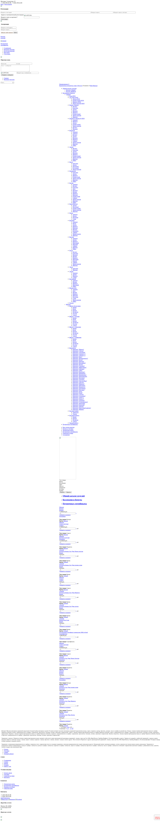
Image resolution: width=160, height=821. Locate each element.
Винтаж (71, 237)
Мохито (75, 229)
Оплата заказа (8, 773)
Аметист (75, 133)
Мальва (75, 192)
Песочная (75, 217)
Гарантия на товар (68, 433)
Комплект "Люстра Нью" (80, 381)
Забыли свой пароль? (7, 32)
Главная (6, 78)
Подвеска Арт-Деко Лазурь (67, 715)
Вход (2, 4)
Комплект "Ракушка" (79, 390)
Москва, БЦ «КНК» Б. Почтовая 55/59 (6, 806)
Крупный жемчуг (74, 415)
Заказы (6, 763)
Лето (74, 189)
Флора (71, 213)
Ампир (71, 147)
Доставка (6, 751)
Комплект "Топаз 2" (78, 399)
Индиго (75, 106)
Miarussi (68, 304)
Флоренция (72, 171)
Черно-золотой (77, 115)
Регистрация (8, 4)
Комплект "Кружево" (79, 378)
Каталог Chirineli (71, 90)
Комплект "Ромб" (78, 393)
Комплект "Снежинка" (79, 396)
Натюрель (75, 231)
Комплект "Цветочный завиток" (82, 408)
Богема (71, 183)
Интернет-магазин (9, 49)
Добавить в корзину (65, 515)
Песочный (76, 166)
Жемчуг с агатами (74, 316)
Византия (72, 130)
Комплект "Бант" (77, 357)
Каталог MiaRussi (71, 91)
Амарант (75, 120)
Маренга (75, 112)
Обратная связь (8, 788)
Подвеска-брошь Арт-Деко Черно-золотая (71, 551)
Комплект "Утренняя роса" (80, 402)
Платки (71, 303)
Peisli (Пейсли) (73, 204)
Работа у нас (7, 766)
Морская (75, 195)
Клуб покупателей (9, 51)
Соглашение (66, 434)
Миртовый (76, 243)
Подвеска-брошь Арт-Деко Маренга (69, 592)
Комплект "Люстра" (78, 382)
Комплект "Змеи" (78, 370)
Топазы (75, 414)
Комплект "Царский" (79, 405)
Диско (71, 267)
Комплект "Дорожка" (79, 366)
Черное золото (77, 234)
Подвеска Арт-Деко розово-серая (68, 687)
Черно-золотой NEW (78, 103)
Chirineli (68, 94)
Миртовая (75, 259)
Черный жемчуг (73, 423)
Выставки (7, 52)
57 (71, 728)
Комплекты (72, 348)
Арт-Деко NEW (73, 97)
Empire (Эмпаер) (74, 105)
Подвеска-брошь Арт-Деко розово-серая (70, 565)
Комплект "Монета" (78, 349)
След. (68, 727)
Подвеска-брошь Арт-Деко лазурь (68, 606)
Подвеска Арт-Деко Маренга (67, 701)
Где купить (7, 54)
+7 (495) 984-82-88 (6, 3)
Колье (74, 309)
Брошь (61, 553)
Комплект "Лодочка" (79, 379)
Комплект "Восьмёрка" (79, 363)
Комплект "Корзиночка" (79, 375)
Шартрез (75, 117)
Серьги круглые (63, 524)
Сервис (6, 752)
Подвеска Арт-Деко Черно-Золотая (69, 658)
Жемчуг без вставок (75, 306)
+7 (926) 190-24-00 (17, 3)
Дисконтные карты (68, 430)
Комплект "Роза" (77, 391)
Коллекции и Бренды (69, 93)
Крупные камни (73, 411)
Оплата (6, 749)
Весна (74, 223)
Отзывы (6, 765)
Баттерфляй (72, 279)
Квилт (71, 162)
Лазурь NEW (76, 99)
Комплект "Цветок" (78, 406)
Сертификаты (63, 634)
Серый (74, 277)
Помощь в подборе (9, 787)
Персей (75, 261)
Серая (74, 219)
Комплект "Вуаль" (78, 364)
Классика (75, 108)
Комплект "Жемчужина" (80, 367)
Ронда (71, 250)
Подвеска (62, 539)
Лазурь (75, 109)
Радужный (76, 168)
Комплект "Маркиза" (79, 384)
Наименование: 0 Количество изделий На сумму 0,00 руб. (70, 84)
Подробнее (62, 516)
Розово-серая (76, 177)
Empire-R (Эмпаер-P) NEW (77, 118)
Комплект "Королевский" (80, 376)
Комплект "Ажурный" (79, 352)
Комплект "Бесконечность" (80, 358)
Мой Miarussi (93, 85)
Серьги (75, 315)
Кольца (75, 310)
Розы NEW (72, 96)
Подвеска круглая (64, 537)
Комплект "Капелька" (79, 372)
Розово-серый (76, 114)
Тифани (75, 141)
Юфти (74, 145)
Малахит (75, 111)
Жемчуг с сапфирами (75, 337)
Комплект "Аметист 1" (79, 354)
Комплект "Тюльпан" (79, 400)
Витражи (71, 220)
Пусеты (75, 313)
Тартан (71, 271)
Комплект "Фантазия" (79, 403)
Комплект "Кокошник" (79, 373)
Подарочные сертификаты (70, 424)
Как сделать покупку (69, 427)
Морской (75, 244)
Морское (75, 270)
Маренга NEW (77, 102)
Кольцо (61, 508)
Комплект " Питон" (78, 351)
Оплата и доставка (68, 428)
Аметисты (75, 412)
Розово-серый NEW (78, 100)
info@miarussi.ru (5, 798)
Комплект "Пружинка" (79, 388)
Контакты (7, 777)
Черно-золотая (77, 142)
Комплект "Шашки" (78, 409)
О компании (7, 48)
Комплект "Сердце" (78, 394)
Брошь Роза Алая (64, 620)
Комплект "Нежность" (79, 387)
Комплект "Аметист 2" (79, 355)
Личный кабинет (9, 754)
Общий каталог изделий (69, 88)
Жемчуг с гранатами (75, 327)
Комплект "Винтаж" (78, 361)
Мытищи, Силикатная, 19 (8, 1)
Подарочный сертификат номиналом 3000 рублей (73, 632)
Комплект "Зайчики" (79, 369)
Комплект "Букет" (78, 360)
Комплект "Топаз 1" (78, 397)
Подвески (75, 312)
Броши (74, 307)
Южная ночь (72, 288)
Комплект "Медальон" (79, 385)
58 (72, 728)
